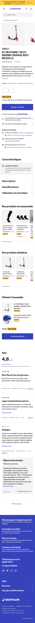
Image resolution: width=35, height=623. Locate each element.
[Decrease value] (4, 90)
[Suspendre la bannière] (28, 2)
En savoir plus (8, 486)
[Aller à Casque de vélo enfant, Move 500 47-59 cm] (7, 319)
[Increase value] (13, 90)
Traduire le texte (23, 491)
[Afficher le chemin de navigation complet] (2, 20)
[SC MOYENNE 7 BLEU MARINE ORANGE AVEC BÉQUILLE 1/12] (13, 34)
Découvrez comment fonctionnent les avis (15, 366)
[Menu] (4, 9)
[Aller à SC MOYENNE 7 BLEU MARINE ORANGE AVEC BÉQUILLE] (7, 308)
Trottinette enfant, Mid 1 (21, 273)
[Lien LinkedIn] (15, 570)
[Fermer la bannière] (31, 2)
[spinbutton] (8, 90)
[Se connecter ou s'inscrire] (26, 9)
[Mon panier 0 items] (31, 9)
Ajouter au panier (17, 107)
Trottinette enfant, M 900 (7, 273)
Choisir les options (17, 336)
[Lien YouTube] (7, 570)
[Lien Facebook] (3, 570)
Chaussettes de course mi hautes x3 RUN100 (22, 227)
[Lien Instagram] (11, 570)
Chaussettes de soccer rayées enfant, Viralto (8, 227)
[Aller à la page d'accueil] (15, 9)
